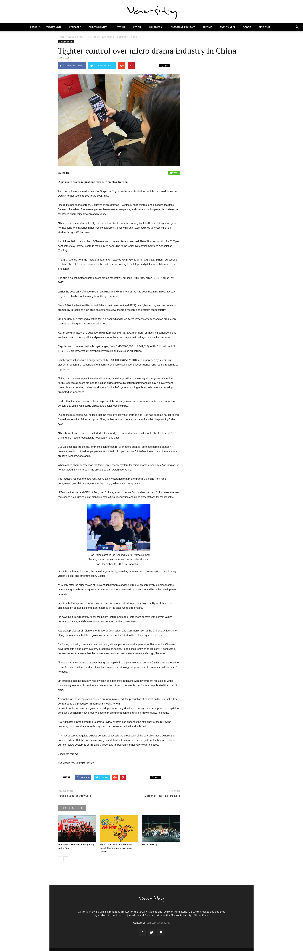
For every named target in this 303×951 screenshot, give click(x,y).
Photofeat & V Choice (182, 27)
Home (61, 36)
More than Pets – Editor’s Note (162, 795)
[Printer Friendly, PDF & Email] (174, 173)
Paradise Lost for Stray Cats (74, 795)
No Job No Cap (149, 844)
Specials (207, 27)
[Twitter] (151, 932)
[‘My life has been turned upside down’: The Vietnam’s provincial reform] (119, 828)
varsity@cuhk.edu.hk (158, 922)
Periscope (75, 27)
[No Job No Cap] (161, 828)
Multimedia (156, 27)
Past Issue (264, 27)
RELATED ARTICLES (72, 808)
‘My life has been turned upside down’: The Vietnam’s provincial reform (116, 848)
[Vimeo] (160, 932)
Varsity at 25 (227, 27)
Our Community (98, 27)
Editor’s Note (53, 27)
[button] (297, 27)
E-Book (247, 27)
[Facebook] (142, 932)
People (137, 27)
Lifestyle (120, 27)
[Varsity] (151, 11)
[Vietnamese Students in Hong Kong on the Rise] (77, 828)
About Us (35, 27)
